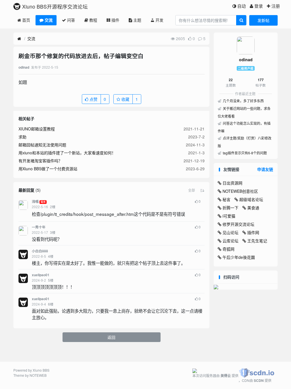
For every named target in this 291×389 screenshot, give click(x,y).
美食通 (253, 207)
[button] (191, 190)
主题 (137, 20)
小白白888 (40, 251)
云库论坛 (230, 240)
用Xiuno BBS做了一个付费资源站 (47, 168)
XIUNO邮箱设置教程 (36, 129)
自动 (241, 6)
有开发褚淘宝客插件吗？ (40, 160)
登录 (258, 6)
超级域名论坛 (251, 199)
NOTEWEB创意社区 (240, 191)
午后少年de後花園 (239, 257)
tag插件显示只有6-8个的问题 (244, 152)
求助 (22, 137)
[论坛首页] (19, 39)
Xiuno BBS (41, 370)
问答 (71, 20)
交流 (49, 20)
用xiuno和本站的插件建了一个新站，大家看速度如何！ (67, 152)
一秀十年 (38, 227)
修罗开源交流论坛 (238, 224)
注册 (275, 6)
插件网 (253, 232)
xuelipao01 (40, 275)
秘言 (226, 199)
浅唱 (35, 201)
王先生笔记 (257, 240)
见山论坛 (230, 232)
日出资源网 (232, 183)
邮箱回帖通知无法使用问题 (42, 145)
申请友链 (265, 169)
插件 (115, 20)
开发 (159, 20)
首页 (26, 20)
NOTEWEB (38, 375)
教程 (93, 20)
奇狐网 (228, 249)
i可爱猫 (229, 216)
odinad (246, 59)
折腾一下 (230, 207)
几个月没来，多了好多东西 (243, 100)
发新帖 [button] (263, 20)
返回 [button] (111, 337)
